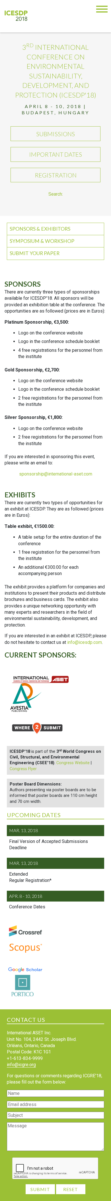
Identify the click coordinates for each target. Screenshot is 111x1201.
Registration (56, 175)
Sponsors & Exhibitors (40, 229)
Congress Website (73, 762)
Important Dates (55, 154)
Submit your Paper (34, 253)
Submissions (55, 133)
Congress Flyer (23, 768)
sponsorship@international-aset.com (55, 474)
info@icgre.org (21, 1064)
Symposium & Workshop (42, 241)
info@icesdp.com (84, 642)
